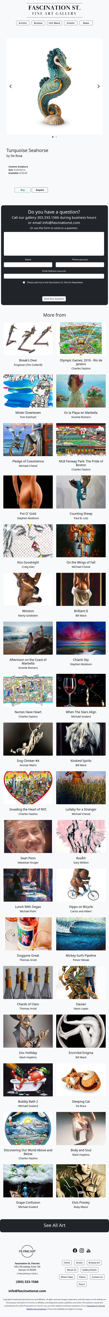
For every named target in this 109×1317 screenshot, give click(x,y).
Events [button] (71, 23)
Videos (82, 1277)
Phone (80, 259)
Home (67, 1262)
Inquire (40, 190)
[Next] (98, 86)
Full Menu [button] (54, 23)
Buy (23, 190)
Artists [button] (23, 23)
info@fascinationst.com (61, 222)
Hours (82, 1284)
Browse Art (94, 1262)
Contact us (97, 1277)
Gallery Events (89, 1269)
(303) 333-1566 (27, 1281)
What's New (67, 1277)
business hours (84, 217)
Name (28, 259)
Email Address (54, 271)
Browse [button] (38, 23)
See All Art (54, 1225)
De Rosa (16, 156)
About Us (71, 1269)
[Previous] (11, 86)
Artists (79, 1262)
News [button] (86, 23)
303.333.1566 (48, 217)
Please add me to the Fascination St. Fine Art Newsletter (55, 282)
